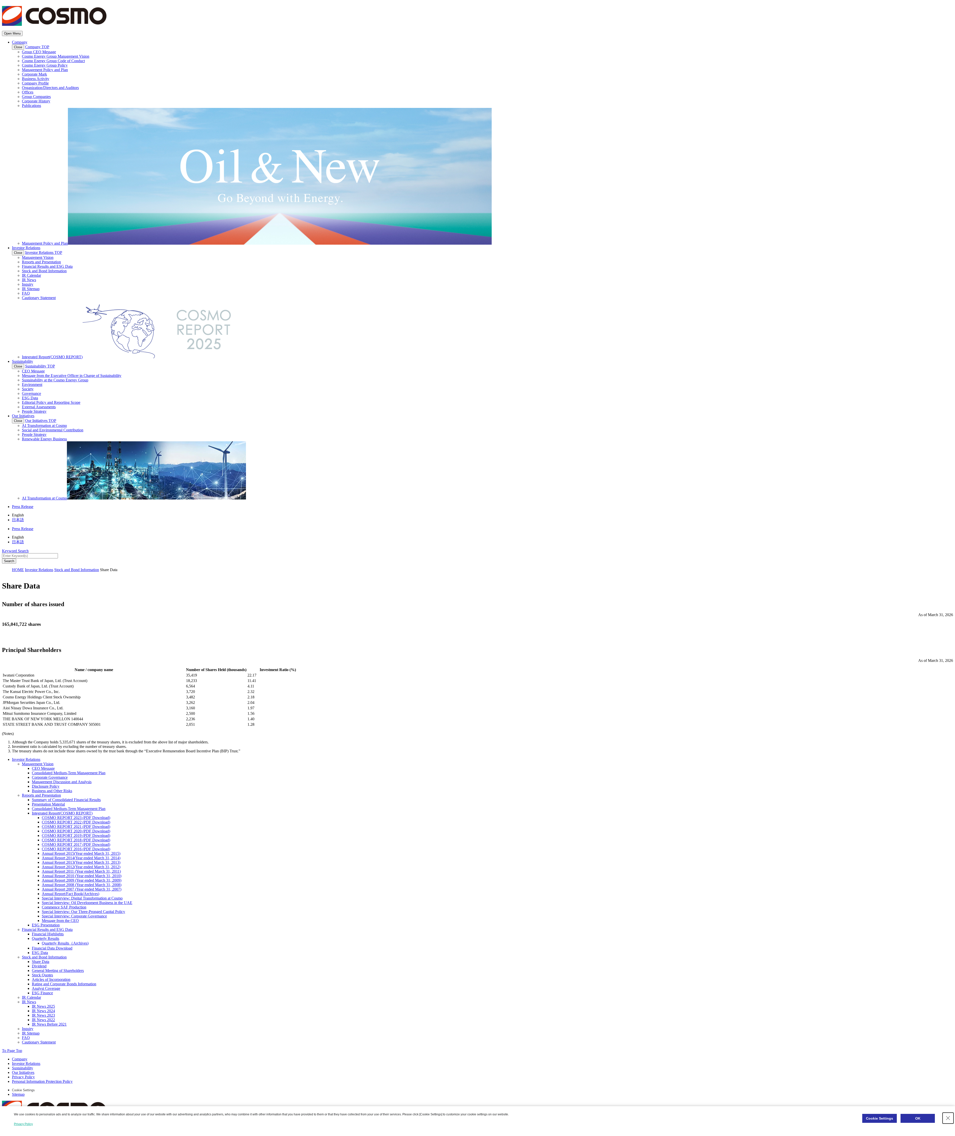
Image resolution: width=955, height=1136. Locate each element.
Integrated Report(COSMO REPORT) (62, 813)
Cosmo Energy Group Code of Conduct (53, 61)
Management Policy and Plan (45, 70)
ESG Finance (42, 993)
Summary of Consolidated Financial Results (66, 800)
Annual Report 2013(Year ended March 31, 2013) (81, 862)
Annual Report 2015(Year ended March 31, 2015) (81, 853)
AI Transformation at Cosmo (44, 425)
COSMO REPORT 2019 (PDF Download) (76, 835)
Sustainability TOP (40, 366)
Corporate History (36, 101)
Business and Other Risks (52, 791)
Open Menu (12, 33)
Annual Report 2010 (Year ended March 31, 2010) (81, 876)
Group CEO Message (39, 52)
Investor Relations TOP (43, 252)
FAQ (26, 293)
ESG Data (30, 398)
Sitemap (18, 1094)
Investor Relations (26, 248)
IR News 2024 (43, 1011)
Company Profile (35, 83)
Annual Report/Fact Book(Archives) (70, 894)
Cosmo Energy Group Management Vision (55, 56)
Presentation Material (48, 804)
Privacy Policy (23, 1077)
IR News (29, 280)
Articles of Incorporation (51, 979)
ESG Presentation (46, 925)
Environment (32, 384)
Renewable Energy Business (44, 439)
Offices (27, 92)
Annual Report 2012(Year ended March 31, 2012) (81, 867)
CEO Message (33, 371)
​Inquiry (27, 284)
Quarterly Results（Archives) (65, 943)
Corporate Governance (50, 777)
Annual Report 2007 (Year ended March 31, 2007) (81, 889)
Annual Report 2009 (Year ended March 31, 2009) (81, 880)
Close (18, 47)
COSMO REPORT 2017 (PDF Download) (76, 844)
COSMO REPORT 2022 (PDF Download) (76, 822)
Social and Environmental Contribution (52, 430)
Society (28, 389)
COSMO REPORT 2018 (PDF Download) (76, 840)
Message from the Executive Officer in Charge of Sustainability (71, 375)
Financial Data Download (52, 948)
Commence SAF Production (64, 907)
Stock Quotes (42, 975)
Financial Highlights (48, 934)
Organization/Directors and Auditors (50, 88)
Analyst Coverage (46, 988)
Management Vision (37, 257)
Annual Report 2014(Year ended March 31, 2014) (81, 858)
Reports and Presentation (41, 262)
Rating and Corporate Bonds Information (64, 984)
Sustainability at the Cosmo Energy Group (55, 380)
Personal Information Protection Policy (42, 1081)
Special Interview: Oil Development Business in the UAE (87, 903)
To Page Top (12, 1050)
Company (19, 42)
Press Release (22, 506)
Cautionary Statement (39, 298)
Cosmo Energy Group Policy (45, 65)
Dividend (39, 966)
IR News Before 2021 (49, 1024)
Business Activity (35, 79)
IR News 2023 (43, 1015)
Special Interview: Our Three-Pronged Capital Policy (83, 911)
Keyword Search (15, 551)
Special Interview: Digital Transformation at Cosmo (82, 898)
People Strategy (34, 411)
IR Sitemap (31, 289)
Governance (31, 393)
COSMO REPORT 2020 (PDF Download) (76, 831)
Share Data (40, 961)
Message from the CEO (60, 920)
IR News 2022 (43, 1020)
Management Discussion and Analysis (62, 782)
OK (917, 1118)
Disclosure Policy (45, 786)
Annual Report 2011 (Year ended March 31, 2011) (81, 871)
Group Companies (36, 96)
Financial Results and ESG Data (47, 266)
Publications (31, 105)
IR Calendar (31, 275)
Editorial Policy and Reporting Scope (51, 402)
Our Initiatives (23, 416)
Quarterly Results (45, 938)
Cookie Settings (23, 1090)
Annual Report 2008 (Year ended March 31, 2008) (81, 885)
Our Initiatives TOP (40, 420)
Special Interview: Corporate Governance (74, 916)
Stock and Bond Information (44, 271)
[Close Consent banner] (948, 1118)
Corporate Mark (34, 74)
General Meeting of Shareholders (58, 970)
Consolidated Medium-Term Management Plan (68, 773)
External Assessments (39, 407)
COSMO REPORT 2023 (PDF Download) (76, 818)
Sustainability (22, 361)
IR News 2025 (43, 1006)
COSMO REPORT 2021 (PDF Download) (76, 826)
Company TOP (37, 47)
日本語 (18, 520)
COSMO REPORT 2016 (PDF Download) (76, 849)
